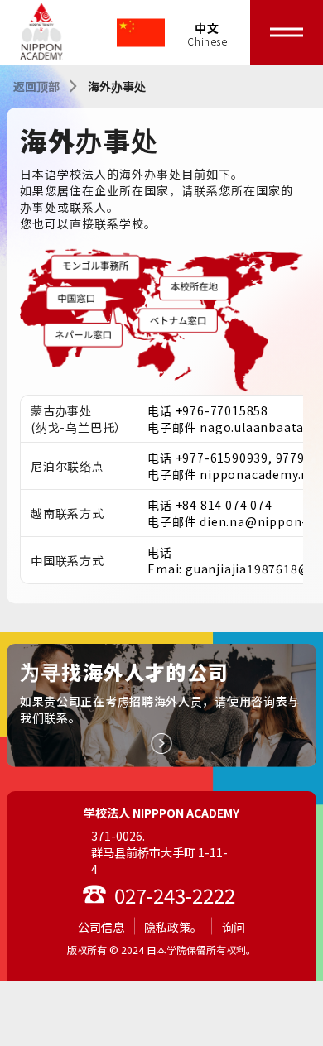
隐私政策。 (173, 927)
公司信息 (101, 927)
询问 (233, 927)
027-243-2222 (174, 894)
